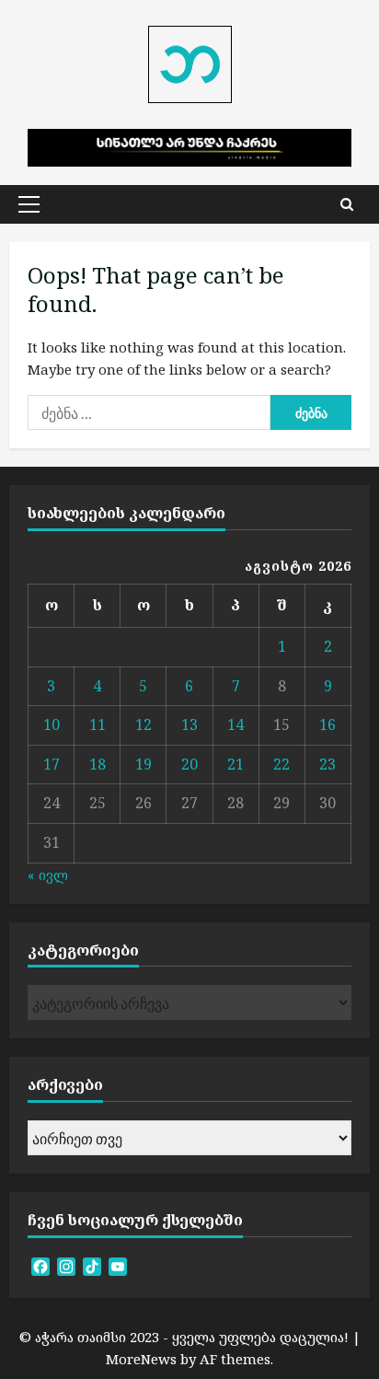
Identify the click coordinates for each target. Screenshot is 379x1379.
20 (189, 764)
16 (327, 724)
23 (327, 764)
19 (143, 764)
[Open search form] (346, 204)
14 (235, 724)
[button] (29, 204)
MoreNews (141, 1359)
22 (281, 764)
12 (143, 724)
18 (97, 764)
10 (51, 724)
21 (235, 764)
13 (189, 724)
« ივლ (48, 874)
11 (97, 724)
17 (51, 764)
